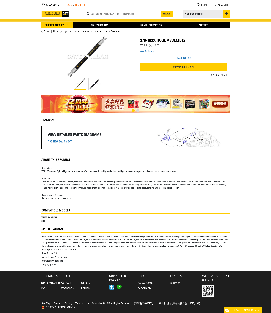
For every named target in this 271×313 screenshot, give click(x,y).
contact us (54, 283)
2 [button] (137, 110)
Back (46, 31)
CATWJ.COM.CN (146, 283)
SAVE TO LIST (184, 58)
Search (167, 13)
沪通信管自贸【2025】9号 (186, 303)
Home (56, 31)
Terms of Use (82, 303)
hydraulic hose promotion (77, 31)
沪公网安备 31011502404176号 (60, 307)
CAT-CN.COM (144, 288)
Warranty (67, 288)
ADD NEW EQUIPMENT (60, 141)
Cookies (57, 303)
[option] (87, 56)
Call (68, 283)
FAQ (43, 288)
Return (85, 288)
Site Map (45, 303)
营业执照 (164, 303)
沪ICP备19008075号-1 (145, 303)
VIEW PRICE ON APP (183, 67)
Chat (89, 283)
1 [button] (133, 110)
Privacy (68, 303)
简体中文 (175, 283)
